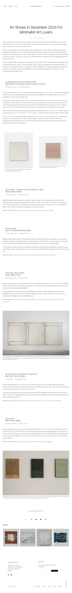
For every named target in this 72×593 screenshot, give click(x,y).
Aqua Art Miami (8, 116)
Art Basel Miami (48, 92)
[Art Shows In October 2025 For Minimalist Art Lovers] (44, 537)
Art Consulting (36, 586)
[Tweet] (36, 519)
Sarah (30, 38)
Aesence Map (56, 44)
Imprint (49, 586)
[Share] (31, 519)
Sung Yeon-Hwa (54, 283)
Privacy (54, 586)
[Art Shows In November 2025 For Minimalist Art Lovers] (28, 537)
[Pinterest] (60, 586)
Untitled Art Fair (53, 110)
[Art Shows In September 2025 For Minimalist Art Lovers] (61, 537)
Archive (35, 38)
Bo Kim (17, 113)
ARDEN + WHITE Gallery (29, 113)
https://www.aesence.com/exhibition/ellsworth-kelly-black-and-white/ (34, 255)
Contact (44, 586)
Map (54, 6)
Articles (5, 6)
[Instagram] (58, 586)
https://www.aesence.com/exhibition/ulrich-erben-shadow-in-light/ (33, 210)
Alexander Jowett (44, 116)
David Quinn (43, 429)
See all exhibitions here (35, 511)
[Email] (45, 519)
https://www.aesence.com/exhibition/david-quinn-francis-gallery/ (32, 441)
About (16, 6)
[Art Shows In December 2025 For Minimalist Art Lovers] (11, 537)
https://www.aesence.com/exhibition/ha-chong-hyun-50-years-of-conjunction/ (37, 400)
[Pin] (40, 519)
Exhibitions (10, 6)
